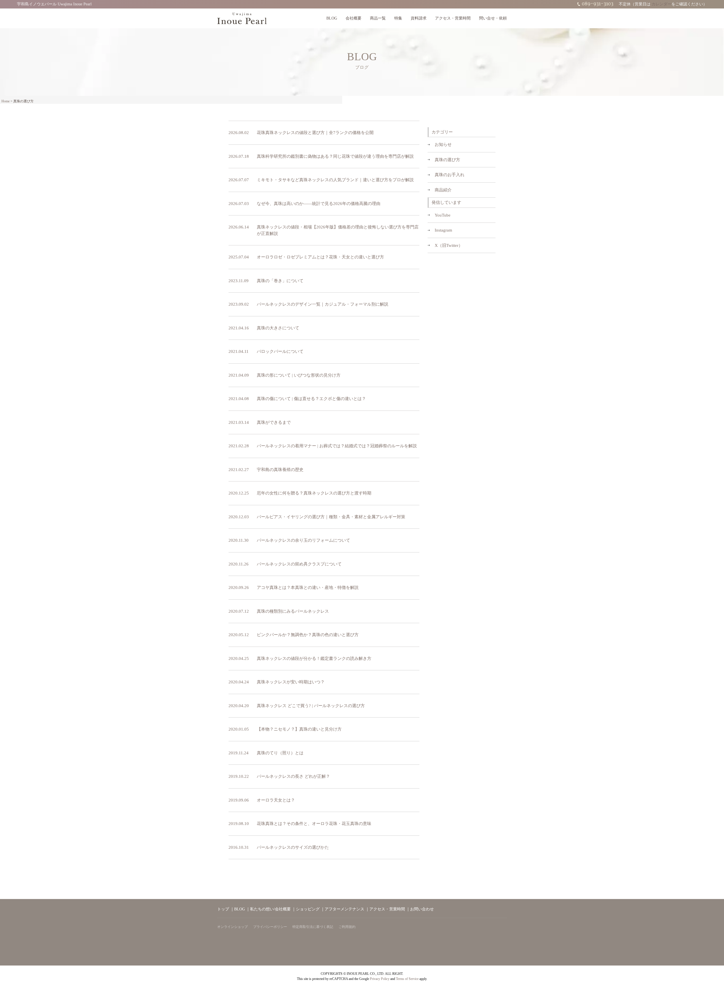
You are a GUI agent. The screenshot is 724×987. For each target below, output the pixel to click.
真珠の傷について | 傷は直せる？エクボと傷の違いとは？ (311, 398)
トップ (223, 909)
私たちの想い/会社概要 (270, 909)
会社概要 (353, 18)
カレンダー (661, 4)
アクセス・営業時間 (453, 18)
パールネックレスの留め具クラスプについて (299, 564)
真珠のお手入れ (449, 174)
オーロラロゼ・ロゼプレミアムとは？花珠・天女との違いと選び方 (320, 257)
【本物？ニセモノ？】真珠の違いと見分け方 (299, 729)
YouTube (443, 215)
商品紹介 (443, 190)
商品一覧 (378, 18)
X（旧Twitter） (449, 245)
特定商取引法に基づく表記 (312, 927)
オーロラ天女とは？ (276, 800)
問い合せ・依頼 (493, 18)
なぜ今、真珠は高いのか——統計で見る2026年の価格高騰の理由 (318, 203)
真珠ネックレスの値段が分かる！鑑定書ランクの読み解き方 (314, 658)
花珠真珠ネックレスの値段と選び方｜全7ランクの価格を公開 (315, 132)
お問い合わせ (422, 909)
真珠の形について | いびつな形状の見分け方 (299, 375)
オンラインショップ (232, 927)
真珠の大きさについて (278, 328)
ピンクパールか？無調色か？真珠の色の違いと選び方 (308, 634)
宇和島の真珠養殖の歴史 (280, 469)
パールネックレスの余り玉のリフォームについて (303, 540)
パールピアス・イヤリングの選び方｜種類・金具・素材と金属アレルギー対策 (331, 517)
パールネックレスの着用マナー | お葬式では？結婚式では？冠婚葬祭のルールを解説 (337, 446)
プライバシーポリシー (270, 927)
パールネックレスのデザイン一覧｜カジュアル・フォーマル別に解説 (322, 304)
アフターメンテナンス (344, 909)
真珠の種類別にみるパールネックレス (293, 611)
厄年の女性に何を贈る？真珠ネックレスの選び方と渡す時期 (314, 493)
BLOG (331, 18)
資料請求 (418, 18)
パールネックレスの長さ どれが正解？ (293, 776)
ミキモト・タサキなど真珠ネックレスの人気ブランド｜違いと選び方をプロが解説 (335, 180)
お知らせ (443, 144)
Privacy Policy (379, 979)
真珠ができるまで (274, 422)
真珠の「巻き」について (280, 280)
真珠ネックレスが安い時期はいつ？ (291, 682)
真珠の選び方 (447, 159)
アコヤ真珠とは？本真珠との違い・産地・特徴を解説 (308, 587)
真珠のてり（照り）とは (280, 753)
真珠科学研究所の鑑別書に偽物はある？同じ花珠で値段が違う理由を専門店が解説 (335, 156)
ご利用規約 (347, 927)
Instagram (443, 230)
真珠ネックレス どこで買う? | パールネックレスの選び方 (311, 705)
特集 (398, 18)
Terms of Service (407, 979)
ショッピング (308, 909)
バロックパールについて (280, 351)
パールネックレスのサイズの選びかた (293, 847)
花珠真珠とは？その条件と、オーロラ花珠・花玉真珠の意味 (314, 823)
